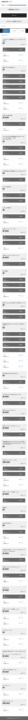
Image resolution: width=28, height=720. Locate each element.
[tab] (14, 41)
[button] (14, 41)
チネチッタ (14, 15)
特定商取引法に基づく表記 (11, 718)
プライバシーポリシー (18, 718)
